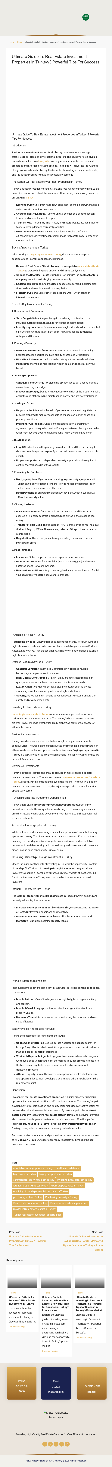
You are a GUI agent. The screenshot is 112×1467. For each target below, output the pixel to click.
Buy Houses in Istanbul (68, 1168)
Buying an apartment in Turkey (55, 1174)
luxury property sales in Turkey (67, 1185)
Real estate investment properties (68, 1203)
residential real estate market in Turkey (34, 1209)
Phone (21, 1381)
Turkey (29, 197)
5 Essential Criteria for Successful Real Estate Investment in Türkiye (22, 1300)
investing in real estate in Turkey (74, 1180)
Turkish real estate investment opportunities (37, 1214)
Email (56, 1381)
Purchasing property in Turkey (61, 1197)
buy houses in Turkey (24, 1174)
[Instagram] (61, 1444)
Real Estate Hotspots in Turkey (30, 1203)
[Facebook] (44, 1444)
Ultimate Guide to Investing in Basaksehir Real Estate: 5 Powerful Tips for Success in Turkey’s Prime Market (89, 1304)
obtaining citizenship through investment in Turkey (40, 1191)
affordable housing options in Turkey (33, 1168)
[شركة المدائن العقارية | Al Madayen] (50, 1444)
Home (11, 42)
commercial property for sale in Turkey (33, 1180)
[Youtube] (56, 1444)
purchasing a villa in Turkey (27, 1197)
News (19, 42)
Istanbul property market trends (30, 1185)
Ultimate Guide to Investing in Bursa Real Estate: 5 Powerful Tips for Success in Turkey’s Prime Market (55, 1304)
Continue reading (17, 1326)
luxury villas (44, 161)
